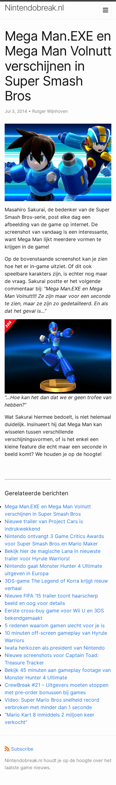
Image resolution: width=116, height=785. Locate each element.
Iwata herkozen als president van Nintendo (55, 648)
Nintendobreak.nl (34, 7)
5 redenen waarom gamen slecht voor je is (55, 625)
